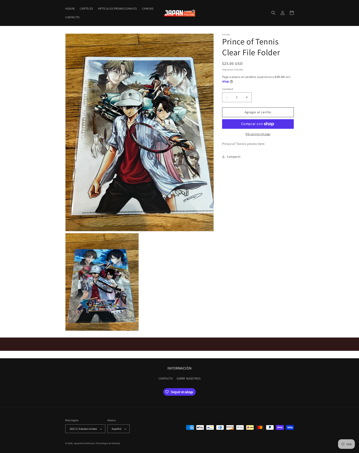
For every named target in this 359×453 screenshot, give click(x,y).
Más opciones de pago (258, 133)
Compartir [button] (234, 156)
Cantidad (227, 89)
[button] (273, 12)
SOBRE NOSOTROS (188, 378)
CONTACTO (166, 378)
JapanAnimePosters (85, 443)
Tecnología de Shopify (108, 443)
